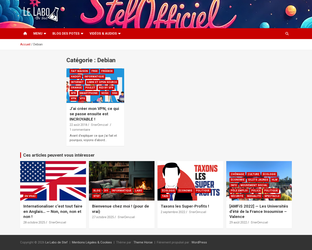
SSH (114, 93)
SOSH (104, 93)
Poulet (90, 87)
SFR (73, 93)
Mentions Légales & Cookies (92, 242)
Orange (76, 87)
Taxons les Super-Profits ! (185, 206)
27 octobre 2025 (103, 217)
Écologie (168, 190)
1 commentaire (80, 129)
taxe (165, 196)
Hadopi (76, 76)
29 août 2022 (238, 222)
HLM (274, 179)
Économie (185, 190)
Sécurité (237, 196)
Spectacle (272, 196)
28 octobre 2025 (34, 222)
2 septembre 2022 (173, 212)
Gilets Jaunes (258, 179)
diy (106, 190)
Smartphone (88, 93)
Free (94, 71)
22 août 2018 (78, 124)
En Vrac (30, 196)
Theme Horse (143, 242)
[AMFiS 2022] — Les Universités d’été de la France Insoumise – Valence (258, 211)
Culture (253, 174)
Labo (138, 190)
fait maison (79, 71)
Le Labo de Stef (56, 242)
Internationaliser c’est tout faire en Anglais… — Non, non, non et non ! (52, 211)
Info (234, 185)
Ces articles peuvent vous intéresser (59, 155)
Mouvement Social (253, 185)
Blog (96, 190)
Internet (77, 82)
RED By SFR (106, 87)
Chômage (237, 174)
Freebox (107, 71)
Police (256, 190)
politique (202, 190)
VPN (73, 98)
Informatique (94, 76)
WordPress (199, 242)
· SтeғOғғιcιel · (99, 124)
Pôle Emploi (239, 190)
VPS (82, 98)
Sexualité (254, 196)
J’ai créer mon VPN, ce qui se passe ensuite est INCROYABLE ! (94, 113)
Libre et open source (102, 82)
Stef (96, 196)
